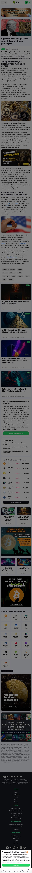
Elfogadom (15, 865)
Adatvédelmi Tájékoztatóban (14, 862)
